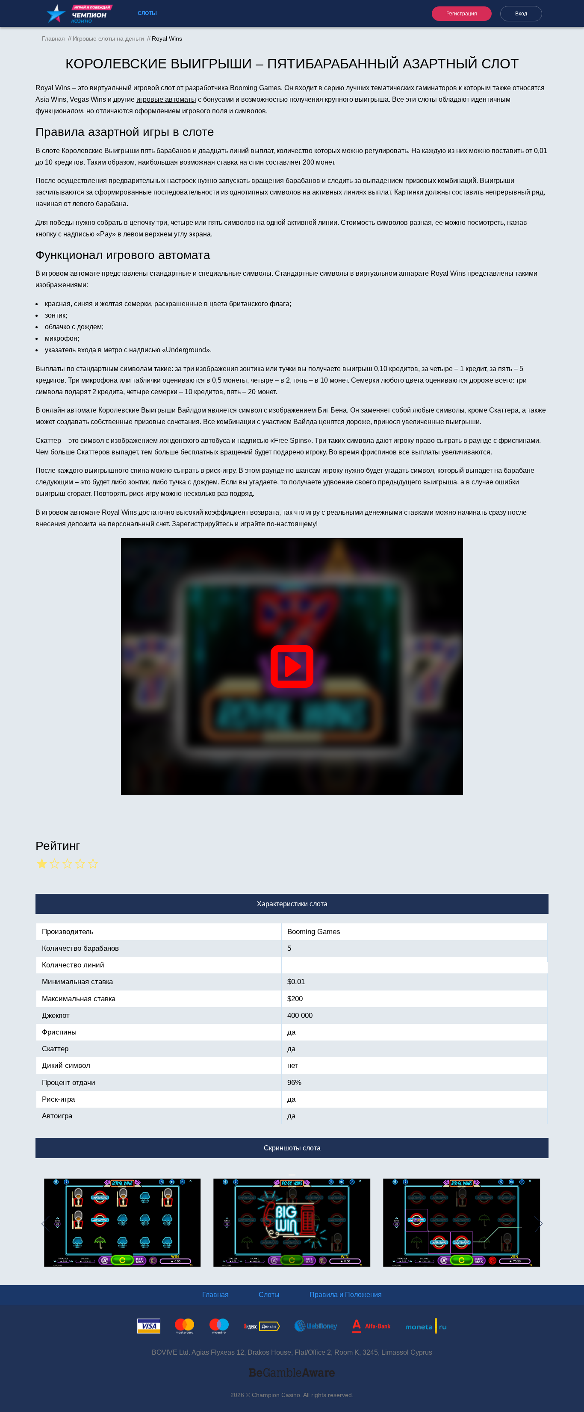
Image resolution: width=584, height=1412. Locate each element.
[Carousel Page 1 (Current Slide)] (289, 1175)
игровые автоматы (166, 99)
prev (40, 1223)
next (543, 1223)
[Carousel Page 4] (294, 1175)
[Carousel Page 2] (291, 1175)
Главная (215, 1294)
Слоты (147, 13)
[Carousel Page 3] (293, 1175)
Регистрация (461, 14)
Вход (521, 14)
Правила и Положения (346, 1294)
